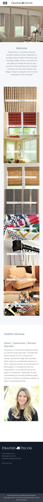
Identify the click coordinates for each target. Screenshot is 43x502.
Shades (21, 177)
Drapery (21, 100)
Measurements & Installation (21, 304)
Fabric (21, 228)
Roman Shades (21, 126)
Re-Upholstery (21, 279)
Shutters (21, 203)
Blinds (21, 151)
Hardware (21, 254)
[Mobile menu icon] (5, 3)
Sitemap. (33, 495)
